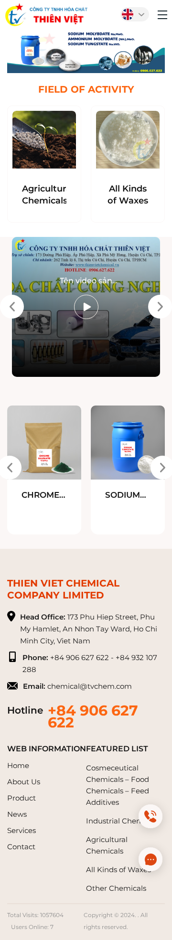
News (17, 814)
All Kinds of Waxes (128, 194)
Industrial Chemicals (122, 820)
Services (21, 830)
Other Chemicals (116, 888)
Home (18, 765)
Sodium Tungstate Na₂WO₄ (127, 495)
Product (21, 797)
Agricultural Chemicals (44, 194)
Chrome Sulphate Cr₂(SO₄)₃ (44, 495)
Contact (21, 846)
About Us (23, 781)
